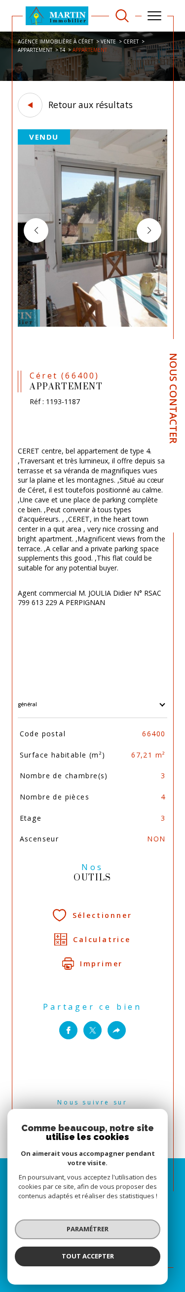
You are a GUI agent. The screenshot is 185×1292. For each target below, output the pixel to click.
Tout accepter (88, 1256)
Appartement (35, 49)
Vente (108, 41)
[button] (149, 230)
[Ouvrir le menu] (154, 16)
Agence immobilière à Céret (55, 41)
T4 (62, 49)
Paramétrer (88, 1228)
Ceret (131, 41)
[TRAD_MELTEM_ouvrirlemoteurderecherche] (122, 16)
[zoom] (92, 324)
